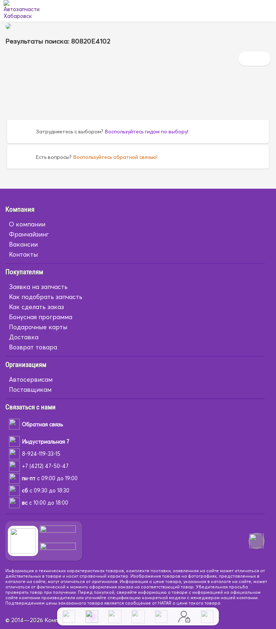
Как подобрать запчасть (45, 296)
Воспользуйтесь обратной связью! (115, 157)
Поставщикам (30, 389)
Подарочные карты (38, 327)
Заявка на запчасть (38, 286)
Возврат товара (33, 347)
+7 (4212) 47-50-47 (45, 466)
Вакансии (23, 244)
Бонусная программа (40, 317)
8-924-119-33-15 (41, 453)
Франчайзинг (29, 234)
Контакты (23, 254)
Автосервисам (30, 379)
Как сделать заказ (36, 307)
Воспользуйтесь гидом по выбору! (146, 131)
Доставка (23, 337)
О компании (27, 224)
